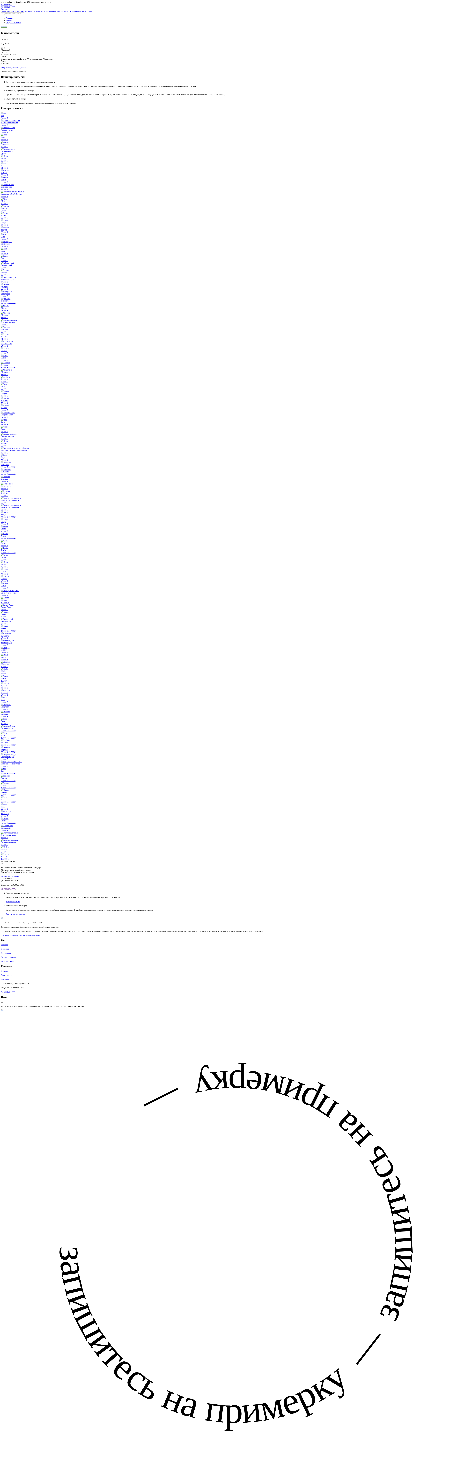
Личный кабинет (8, 961)
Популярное (6, 953)
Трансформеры (75, 11)
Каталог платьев (13, 902)
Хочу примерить (8, 67)
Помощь (4, 971)
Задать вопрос (7, 975)
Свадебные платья (8, 11)
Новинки (5, 949)
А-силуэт (28, 11)
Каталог (9, 20)
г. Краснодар (6, 5)
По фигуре (37, 11)
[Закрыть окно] (2, 1002)
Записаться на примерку (16, 914)
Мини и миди (62, 11)
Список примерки (8, 957)
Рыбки (45, 11)
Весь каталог (6, 9)
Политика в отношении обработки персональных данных (21, 935)
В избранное (20, 67)
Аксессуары (87, 11)
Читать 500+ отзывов (10, 876)
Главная (9, 18)
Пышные (52, 11)
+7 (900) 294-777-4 (8, 7)
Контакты (5, 979)
